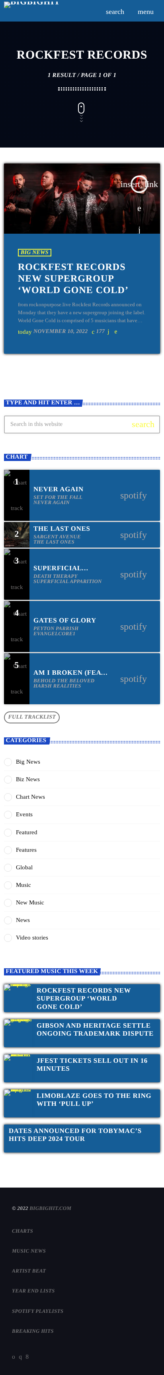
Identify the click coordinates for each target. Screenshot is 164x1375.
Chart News (30, 797)
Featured (26, 832)
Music (23, 885)
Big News (35, 253)
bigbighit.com (50, 1208)
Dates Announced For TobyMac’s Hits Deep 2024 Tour (75, 1135)
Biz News (28, 779)
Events (24, 814)
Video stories (32, 937)
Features (26, 850)
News (23, 920)
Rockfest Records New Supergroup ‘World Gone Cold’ (73, 278)
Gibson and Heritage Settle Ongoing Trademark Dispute (95, 1029)
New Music (30, 902)
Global (24, 867)
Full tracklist (32, 717)
